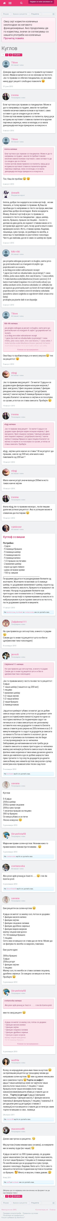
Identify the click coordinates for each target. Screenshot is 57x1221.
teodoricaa (11, 612)
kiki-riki (15, 251)
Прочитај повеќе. (14, 38)
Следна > (17, 55)
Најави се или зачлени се (41, 2)
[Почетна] (4, 3)
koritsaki (19, 612)
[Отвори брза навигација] (54, 14)
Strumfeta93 (18, 833)
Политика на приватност (13, 1215)
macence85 (18, 1128)
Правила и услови (30, 1213)
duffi (8, 1182)
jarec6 (15, 654)
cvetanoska (29, 612)
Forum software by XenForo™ (13, 1218)
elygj (14, 372)
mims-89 (10, 1119)
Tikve (14, 62)
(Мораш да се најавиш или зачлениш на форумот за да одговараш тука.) (26, 1191)
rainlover (16, 526)
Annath (15, 192)
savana (15, 783)
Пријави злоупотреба (12, 1213)
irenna (15, 95)
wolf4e (15, 1060)
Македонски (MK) (9, 1210)
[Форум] (10, 3)
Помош (52, 1210)
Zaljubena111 (19, 621)
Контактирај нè (41, 1210)
